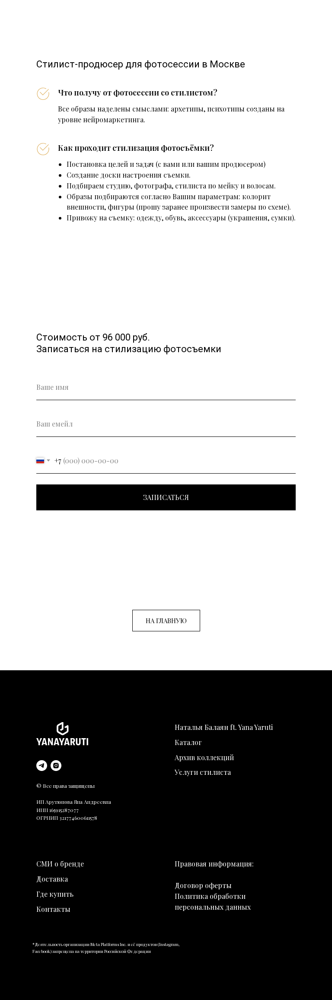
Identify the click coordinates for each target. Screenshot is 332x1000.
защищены (81, 785)
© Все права (52, 785)
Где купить (54, 893)
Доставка (52, 878)
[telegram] (41, 765)
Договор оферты (203, 885)
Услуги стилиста (203, 772)
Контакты (53, 909)
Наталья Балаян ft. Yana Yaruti (224, 727)
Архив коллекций (204, 757)
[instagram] (56, 765)
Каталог (188, 742)
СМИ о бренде (60, 863)
